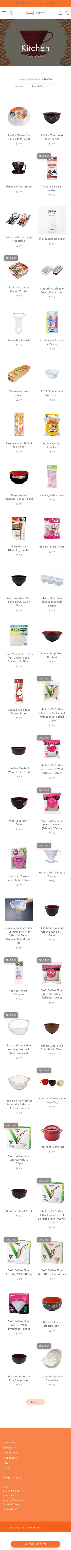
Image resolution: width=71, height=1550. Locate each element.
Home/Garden (9, 1508)
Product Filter (38, 1544)
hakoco (17, 1527)
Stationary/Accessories (13, 1500)
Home (30, 56)
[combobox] (40, 86)
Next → (35, 1402)
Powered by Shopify (31, 1527)
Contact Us (7, 1468)
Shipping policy (10, 1457)
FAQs (5, 1463)
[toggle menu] (4, 12)
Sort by (19, 86)
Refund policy (9, 1447)
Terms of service (10, 1452)
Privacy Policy (9, 1442)
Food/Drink (8, 1495)
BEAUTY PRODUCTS (12, 1491)
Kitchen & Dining (10, 1504)
